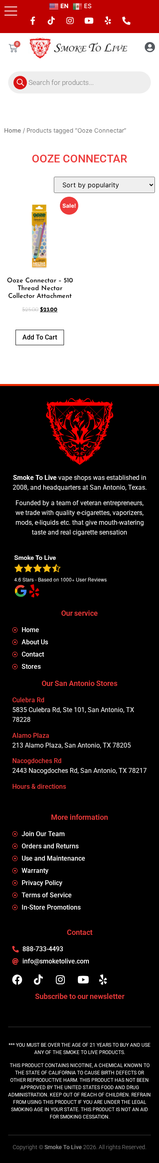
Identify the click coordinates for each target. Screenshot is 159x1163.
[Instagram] (70, 21)
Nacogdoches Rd (37, 761)
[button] (11, 11)
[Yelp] (107, 21)
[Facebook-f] (32, 21)
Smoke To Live (63, 1147)
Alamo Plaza (30, 735)
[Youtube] (89, 21)
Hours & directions (39, 786)
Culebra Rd (28, 700)
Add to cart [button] (39, 337)
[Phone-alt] (126, 21)
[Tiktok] (51, 21)
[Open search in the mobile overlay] (79, 82)
